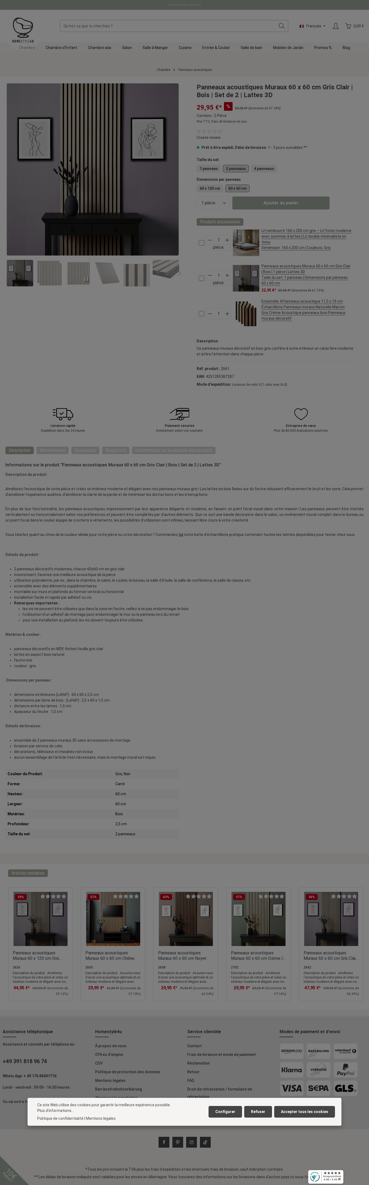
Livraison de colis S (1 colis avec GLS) (259, 385)
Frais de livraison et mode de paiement (221, 1054)
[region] (93, 184)
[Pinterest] (177, 1142)
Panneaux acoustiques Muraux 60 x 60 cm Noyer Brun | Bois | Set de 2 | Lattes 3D (182, 955)
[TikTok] (205, 1142)
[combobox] (168, 26)
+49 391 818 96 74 (25, 1061)
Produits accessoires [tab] (220, 221)
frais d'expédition (166, 1169)
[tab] (19, 450)
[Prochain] (179, 273)
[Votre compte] (335, 26)
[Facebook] (164, 1142)
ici (181, 534)
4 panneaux (264, 168)
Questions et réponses (184, 5)
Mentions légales (110, 1080)
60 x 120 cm (210, 188)
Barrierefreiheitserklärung (118, 1089)
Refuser (258, 1111)
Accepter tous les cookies (304, 1111)
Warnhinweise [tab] (52, 450)
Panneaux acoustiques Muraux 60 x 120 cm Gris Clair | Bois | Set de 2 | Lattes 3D (36, 955)
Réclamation (198, 1063)
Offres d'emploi (109, 1054)
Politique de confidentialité (60, 1118)
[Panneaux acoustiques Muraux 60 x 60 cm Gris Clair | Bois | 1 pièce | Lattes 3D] (246, 278)
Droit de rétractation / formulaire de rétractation (219, 1093)
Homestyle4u (108, 1031)
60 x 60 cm (237, 188)
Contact (194, 1046)
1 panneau (209, 168)
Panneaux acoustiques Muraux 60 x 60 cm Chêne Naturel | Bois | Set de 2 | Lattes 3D (109, 955)
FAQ (190, 1080)
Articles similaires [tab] (28, 873)
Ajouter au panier (280, 202)
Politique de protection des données (127, 1072)
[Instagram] (191, 1142)
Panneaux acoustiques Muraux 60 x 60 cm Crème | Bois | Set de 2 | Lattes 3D (257, 955)
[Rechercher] (282, 26)
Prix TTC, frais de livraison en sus (222, 121)
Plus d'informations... (55, 1110)
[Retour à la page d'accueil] (23, 30)
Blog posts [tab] (115, 450)
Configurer (225, 1111)
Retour (193, 1072)
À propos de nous (110, 1046)
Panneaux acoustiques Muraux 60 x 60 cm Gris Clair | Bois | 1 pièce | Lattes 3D (306, 274)
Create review (209, 137)
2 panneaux (236, 168)
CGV (99, 1063)
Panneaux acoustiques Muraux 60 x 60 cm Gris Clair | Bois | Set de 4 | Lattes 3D (330, 955)
